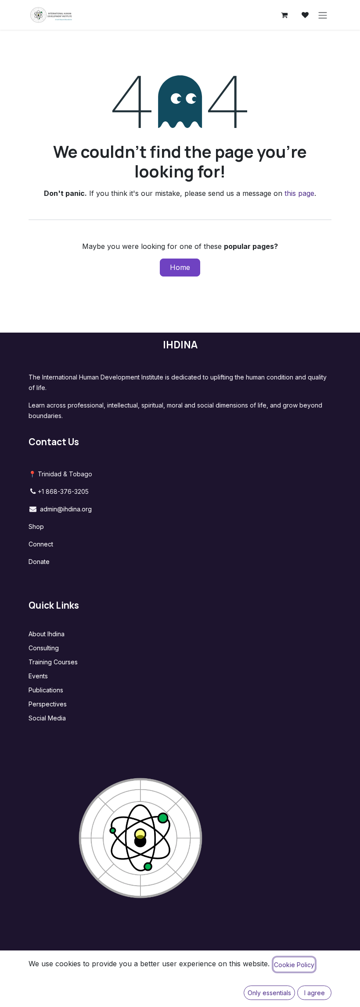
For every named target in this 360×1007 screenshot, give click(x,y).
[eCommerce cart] (284, 15)
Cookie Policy (294, 964)
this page (299, 193)
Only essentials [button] (269, 992)
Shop (36, 526)
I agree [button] (314, 992)
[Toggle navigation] (322, 15)
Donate (39, 561)
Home (180, 267)
